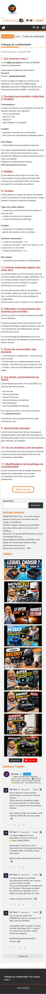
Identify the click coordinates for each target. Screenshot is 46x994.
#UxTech (37, 858)
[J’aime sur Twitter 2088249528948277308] (20, 825)
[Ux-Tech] (3, 27)
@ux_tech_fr (25, 789)
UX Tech (13, 789)
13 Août (35, 912)
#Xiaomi (12, 858)
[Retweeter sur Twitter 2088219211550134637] (15, 867)
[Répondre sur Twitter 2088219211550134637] (11, 867)
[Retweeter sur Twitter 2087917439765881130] (15, 947)
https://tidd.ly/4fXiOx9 (21, 840)
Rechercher (8, 501)
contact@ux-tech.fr (17, 76)
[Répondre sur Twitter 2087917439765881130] (11, 947)
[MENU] (43, 27)
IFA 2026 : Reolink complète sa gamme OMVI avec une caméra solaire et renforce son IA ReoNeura (21, 528)
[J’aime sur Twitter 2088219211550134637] (20, 867)
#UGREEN (13, 938)
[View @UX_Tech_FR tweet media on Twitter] (11, 818)
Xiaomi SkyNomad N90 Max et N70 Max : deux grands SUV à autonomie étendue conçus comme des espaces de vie (21, 543)
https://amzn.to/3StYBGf (19, 921)
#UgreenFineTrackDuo (27, 938)
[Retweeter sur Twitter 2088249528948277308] (15, 825)
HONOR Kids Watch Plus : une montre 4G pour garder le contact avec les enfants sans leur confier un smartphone (21, 519)
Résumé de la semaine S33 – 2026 (17, 548)
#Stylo (19, 858)
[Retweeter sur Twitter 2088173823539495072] (15, 905)
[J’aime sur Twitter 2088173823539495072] (20, 905)
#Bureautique (27, 858)
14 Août (35, 789)
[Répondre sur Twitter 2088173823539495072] (11, 905)
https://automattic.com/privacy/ (14, 165)
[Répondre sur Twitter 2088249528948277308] (11, 825)
